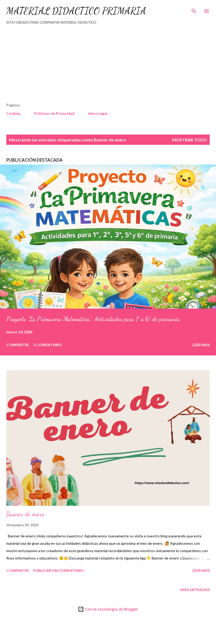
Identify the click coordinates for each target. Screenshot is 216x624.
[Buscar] (194, 9)
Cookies (13, 113)
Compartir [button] (17, 345)
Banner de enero (25, 514)
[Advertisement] (97, 66)
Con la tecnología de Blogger (111, 609)
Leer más (201, 345)
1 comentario (47, 345)
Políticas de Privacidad (54, 113)
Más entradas (195, 589)
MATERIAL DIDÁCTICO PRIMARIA (76, 11)
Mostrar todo (189, 139)
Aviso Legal (97, 113)
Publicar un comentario (58, 570)
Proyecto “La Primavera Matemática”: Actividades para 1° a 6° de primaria (93, 319)
